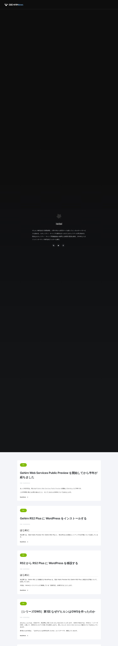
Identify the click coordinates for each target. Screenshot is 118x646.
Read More (23, 497)
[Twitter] (58, 245)
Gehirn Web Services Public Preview (49, 488)
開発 (23, 464)
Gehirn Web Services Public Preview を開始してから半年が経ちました (58, 475)
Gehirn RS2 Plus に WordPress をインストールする (53, 518)
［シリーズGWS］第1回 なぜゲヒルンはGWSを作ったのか (57, 611)
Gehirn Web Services (73, 625)
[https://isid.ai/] (53, 245)
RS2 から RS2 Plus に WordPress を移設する (49, 563)
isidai (21, 483)
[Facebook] (63, 245)
